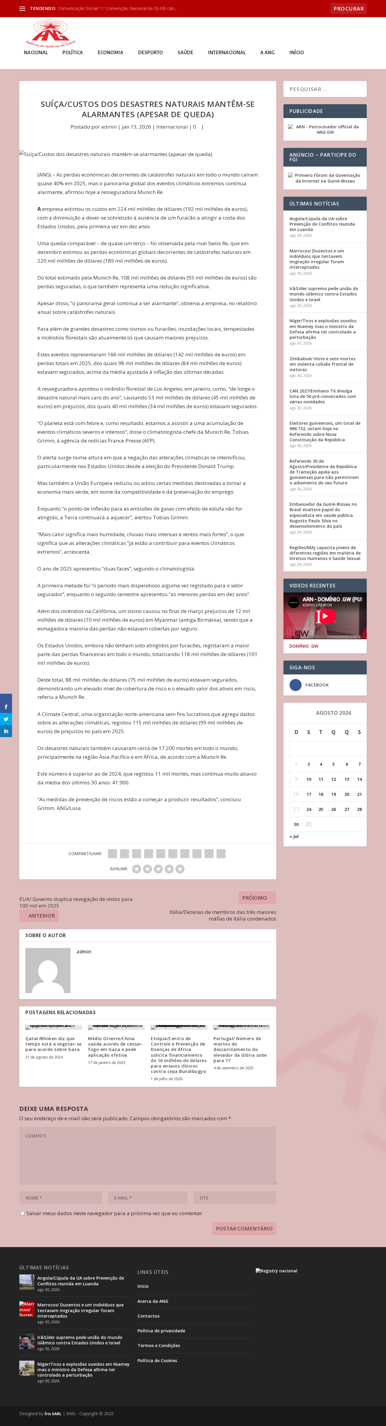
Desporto (150, 52)
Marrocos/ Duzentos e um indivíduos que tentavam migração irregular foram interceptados (317, 259)
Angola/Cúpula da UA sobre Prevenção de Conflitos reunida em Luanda (322, 224)
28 (359, 809)
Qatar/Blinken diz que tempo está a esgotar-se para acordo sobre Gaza (53, 1044)
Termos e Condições (159, 1345)
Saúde (185, 52)
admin (109, 126)
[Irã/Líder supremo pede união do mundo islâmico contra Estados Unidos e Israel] (26, 1341)
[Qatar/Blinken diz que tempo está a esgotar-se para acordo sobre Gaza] (53, 1027)
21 (359, 794)
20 (346, 794)
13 (346, 779)
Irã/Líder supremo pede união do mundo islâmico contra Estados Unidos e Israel (324, 294)
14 (359, 779)
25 (320, 809)
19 (333, 794)
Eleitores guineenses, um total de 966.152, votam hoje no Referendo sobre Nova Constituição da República (325, 431)
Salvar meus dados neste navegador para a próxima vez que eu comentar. (115, 1213)
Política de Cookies (157, 1360)
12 (333, 779)
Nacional (36, 52)
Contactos (149, 1316)
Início (297, 52)
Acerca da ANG (153, 1301)
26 (333, 809)
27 (346, 809)
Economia (110, 52)
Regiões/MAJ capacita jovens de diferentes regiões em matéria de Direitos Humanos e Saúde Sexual (325, 553)
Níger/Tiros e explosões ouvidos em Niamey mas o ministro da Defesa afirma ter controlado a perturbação (323, 329)
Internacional (226, 52)
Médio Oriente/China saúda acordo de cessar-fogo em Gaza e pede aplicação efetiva (115, 1047)
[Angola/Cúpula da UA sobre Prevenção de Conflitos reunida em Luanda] (26, 1282)
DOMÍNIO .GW (304, 646)
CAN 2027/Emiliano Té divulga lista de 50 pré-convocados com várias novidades (323, 396)
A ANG (267, 52)
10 (308, 779)
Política (72, 52)
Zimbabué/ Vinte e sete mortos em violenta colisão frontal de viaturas (323, 364)
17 (308, 794)
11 (320, 779)
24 (308, 809)
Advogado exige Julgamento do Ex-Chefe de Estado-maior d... (118, 8)
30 (296, 824)
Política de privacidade (161, 1331)
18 (320, 794)
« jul (294, 836)
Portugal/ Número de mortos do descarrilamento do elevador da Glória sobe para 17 (240, 1049)
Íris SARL (53, 1413)
